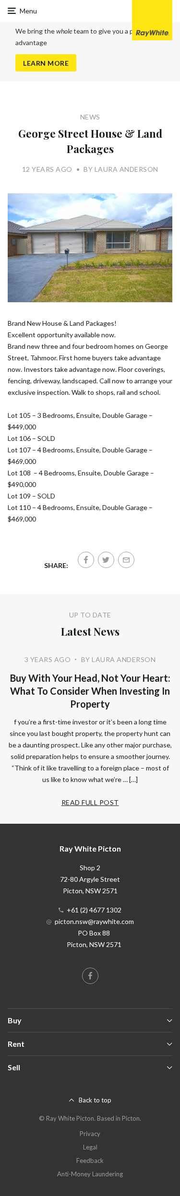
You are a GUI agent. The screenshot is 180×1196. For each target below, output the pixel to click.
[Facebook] (86, 560)
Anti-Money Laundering (90, 1174)
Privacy (90, 1133)
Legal (90, 1147)
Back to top (95, 1100)
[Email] (126, 560)
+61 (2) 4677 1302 (94, 910)
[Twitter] (106, 560)
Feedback (90, 1160)
